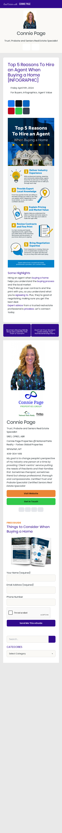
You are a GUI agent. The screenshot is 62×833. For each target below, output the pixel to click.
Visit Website (31, 493)
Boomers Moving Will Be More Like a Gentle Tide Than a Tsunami (17, 332)
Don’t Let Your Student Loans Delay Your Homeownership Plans (45, 332)
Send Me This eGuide (31, 623)
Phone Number (15, 597)
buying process (45, 281)
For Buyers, (17, 92)
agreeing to (21, 295)
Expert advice (15, 305)
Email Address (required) (20, 584)
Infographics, (30, 92)
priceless (29, 308)
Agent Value (45, 92)
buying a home (40, 277)
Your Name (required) (18, 572)
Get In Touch (31, 501)
